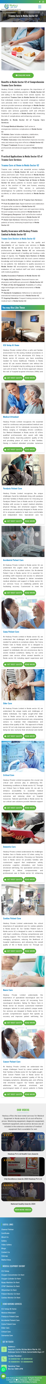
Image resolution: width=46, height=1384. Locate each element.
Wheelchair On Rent (9, 1290)
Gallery (4, 1241)
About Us (4, 1237)
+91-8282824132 (26, 1359)
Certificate (5, 1233)
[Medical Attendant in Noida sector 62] (22, 398)
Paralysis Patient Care (12, 488)
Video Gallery (6, 1245)
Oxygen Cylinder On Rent (11, 1279)
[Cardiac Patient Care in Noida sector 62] (22, 899)
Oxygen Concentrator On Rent (12, 1275)
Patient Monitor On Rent (10, 1294)
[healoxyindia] (40, 7)
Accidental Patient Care (13, 560)
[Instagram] (43, 1)
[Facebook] (40, 1)
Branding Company (30, 1382)
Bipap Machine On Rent (10, 1282)
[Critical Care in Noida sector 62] (22, 756)
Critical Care (8, 775)
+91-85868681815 (26, 1361)
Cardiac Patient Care (12, 918)
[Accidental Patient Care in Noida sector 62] (22, 541)
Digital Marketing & (16, 1382)
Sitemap (4, 1256)
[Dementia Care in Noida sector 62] (22, 828)
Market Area (6, 1260)
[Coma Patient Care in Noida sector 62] (22, 613)
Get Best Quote (14, 378)
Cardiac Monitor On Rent (10, 1298)
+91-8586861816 (14, 1361)
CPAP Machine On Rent (10, 1286)
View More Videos (23, 1210)
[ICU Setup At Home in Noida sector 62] (22, 326)
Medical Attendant (11, 416)
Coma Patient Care (11, 631)
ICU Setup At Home (11, 345)
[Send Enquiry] (3, 1376)
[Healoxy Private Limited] (15, 6)
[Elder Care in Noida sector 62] (22, 684)
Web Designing (34, 1380)
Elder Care (7, 703)
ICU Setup (5, 1271)
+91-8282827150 (14, 1359)
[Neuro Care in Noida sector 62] (22, 971)
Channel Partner (7, 1229)
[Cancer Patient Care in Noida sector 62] (22, 1043)
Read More (30, 378)
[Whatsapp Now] (3, 1369)
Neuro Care (8, 990)
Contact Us (5, 1252)
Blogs (3, 1248)
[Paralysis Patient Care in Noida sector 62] (22, 470)
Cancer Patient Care (11, 1061)
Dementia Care (9, 846)
